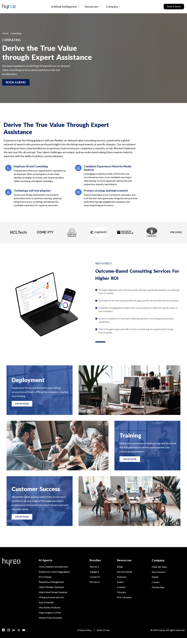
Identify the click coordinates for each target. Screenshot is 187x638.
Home (5, 33)
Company (112, 6)
